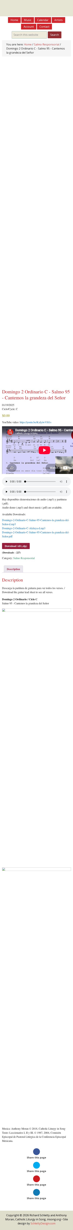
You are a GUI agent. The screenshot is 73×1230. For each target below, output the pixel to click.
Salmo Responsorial (46, 44)
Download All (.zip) (16, 546)
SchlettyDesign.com (43, 1223)
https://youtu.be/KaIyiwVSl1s (35, 422)
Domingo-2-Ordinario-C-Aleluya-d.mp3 (23, 528)
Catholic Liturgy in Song (36, 8)
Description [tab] (13, 569)
